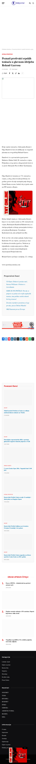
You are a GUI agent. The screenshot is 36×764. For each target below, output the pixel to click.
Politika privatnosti (7, 748)
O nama (4, 729)
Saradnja (4, 738)
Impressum (5, 732)
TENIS (4, 695)
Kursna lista (5, 668)
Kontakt (4, 735)
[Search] (30, 3)
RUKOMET (5, 702)
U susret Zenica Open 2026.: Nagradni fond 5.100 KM (18, 469)
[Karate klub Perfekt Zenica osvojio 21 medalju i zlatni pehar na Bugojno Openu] (18, 484)
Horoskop (4, 674)
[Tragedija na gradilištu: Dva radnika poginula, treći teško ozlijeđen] (18, 628)
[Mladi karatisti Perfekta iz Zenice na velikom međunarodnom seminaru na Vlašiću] (18, 397)
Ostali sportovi (7, 54)
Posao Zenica (5, 680)
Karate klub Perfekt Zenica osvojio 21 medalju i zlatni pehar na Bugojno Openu (17, 498)
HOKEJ (4, 705)
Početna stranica (6, 49)
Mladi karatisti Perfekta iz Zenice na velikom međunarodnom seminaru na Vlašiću (16, 412)
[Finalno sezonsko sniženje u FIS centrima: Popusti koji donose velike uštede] (18, 600)
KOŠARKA (5, 698)
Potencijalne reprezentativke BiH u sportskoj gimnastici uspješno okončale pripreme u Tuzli (17, 441)
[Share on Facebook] (9, 73)
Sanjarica (4, 671)
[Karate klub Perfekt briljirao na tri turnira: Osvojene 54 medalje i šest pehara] (18, 513)
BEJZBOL (5, 714)
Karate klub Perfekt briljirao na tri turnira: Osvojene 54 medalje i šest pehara (16, 527)
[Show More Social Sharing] (22, 73)
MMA (3, 717)
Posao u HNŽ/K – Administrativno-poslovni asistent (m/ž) (18, 584)
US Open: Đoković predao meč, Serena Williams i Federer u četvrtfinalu (17, 284)
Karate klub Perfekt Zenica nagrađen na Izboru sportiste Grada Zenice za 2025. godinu (17, 556)
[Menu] (3, 3)
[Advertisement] (18, 27)
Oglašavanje (5, 741)
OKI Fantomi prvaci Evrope (15, 309)
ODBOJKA (5, 708)
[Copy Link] (15, 73)
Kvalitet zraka (6, 677)
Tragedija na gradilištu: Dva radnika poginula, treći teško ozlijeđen (19, 641)
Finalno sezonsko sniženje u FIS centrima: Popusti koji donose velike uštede (20, 612)
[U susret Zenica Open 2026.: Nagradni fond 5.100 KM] (18, 455)
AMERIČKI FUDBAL (8, 711)
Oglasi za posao (6, 665)
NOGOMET (5, 692)
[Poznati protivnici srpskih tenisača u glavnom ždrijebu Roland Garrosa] (18, 88)
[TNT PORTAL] (18, 3)
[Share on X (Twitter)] (12, 73)
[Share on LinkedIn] (18, 73)
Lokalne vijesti (6, 662)
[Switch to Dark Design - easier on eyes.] (33, 3)
